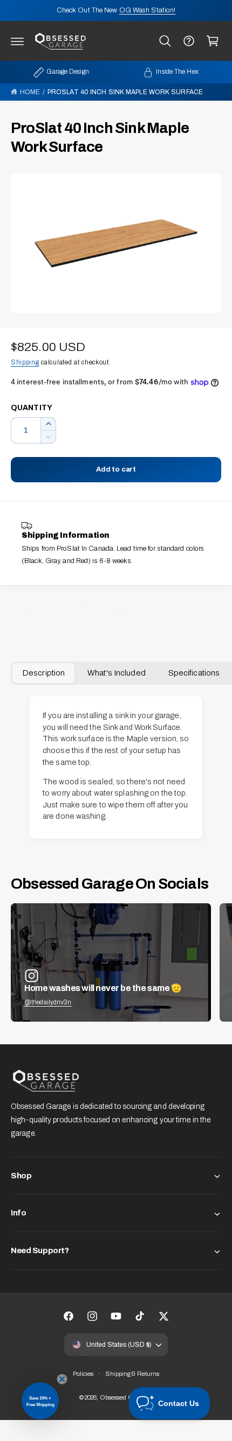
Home (30, 92)
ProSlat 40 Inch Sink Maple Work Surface (125, 92)
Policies (83, 1373)
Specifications (194, 673)
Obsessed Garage (124, 1397)
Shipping (25, 362)
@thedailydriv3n (48, 1002)
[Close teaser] (62, 1379)
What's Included (116, 673)
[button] (17, 41)
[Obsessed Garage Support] (189, 41)
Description (43, 673)
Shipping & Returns (132, 1373)
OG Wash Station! (147, 10)
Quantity (31, 408)
